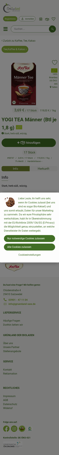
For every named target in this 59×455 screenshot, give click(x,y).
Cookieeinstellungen (29, 254)
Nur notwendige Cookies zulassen (26, 238)
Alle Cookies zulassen (19, 246)
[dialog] (29, 227)
